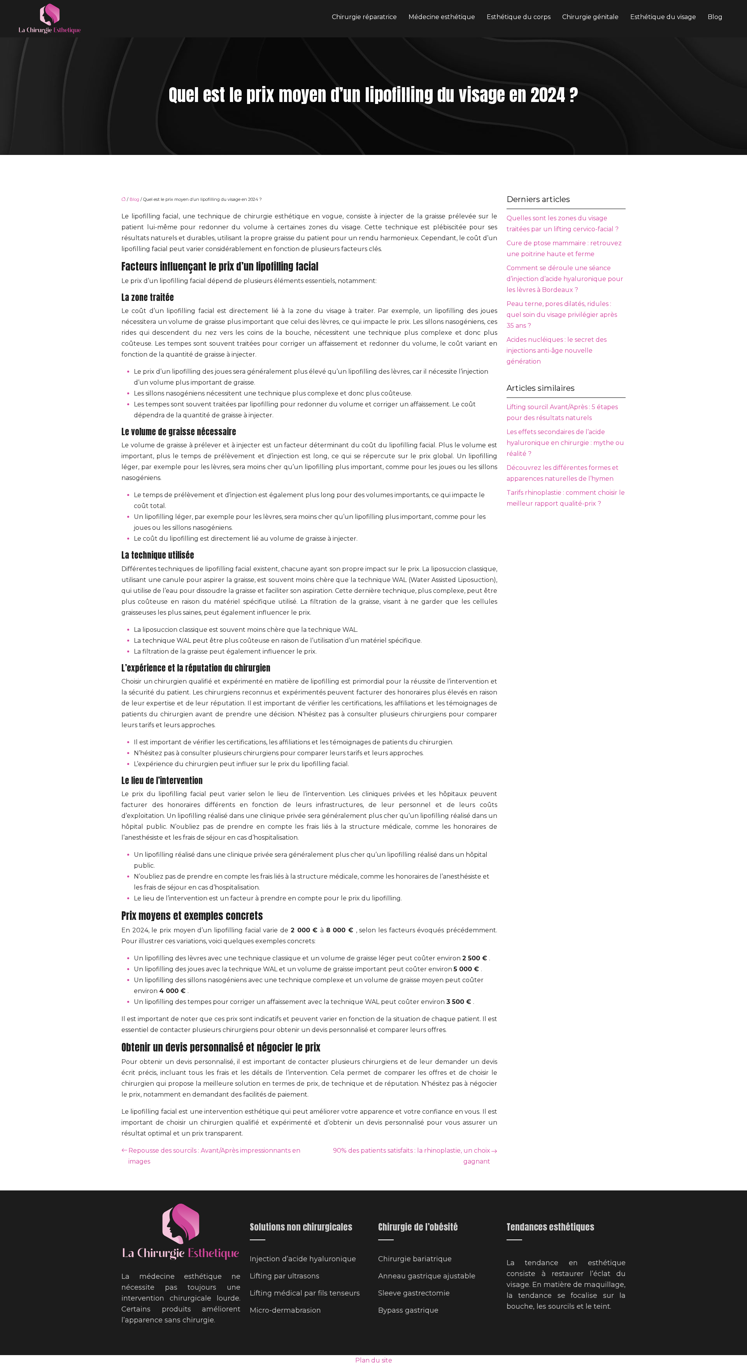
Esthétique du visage (663, 17)
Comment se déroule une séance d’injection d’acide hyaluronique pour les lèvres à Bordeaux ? (565, 279)
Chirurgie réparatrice (364, 17)
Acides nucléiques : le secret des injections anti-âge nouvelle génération (557, 350)
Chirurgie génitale (590, 17)
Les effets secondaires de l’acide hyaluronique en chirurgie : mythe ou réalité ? (565, 442)
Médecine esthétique (442, 17)
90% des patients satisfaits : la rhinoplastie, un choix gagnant (411, 1156)
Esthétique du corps (519, 17)
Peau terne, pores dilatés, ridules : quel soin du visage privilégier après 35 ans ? (562, 314)
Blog (715, 17)
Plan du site (373, 1360)
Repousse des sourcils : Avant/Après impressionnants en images (214, 1156)
